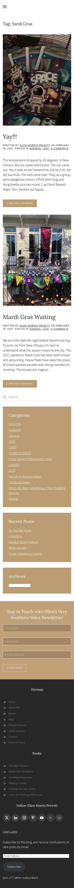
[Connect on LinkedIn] (16, 818)
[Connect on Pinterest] (33, 818)
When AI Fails (17, 548)
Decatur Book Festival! (23, 542)
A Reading (15, 536)
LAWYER (14, 465)
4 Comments (60, 329)
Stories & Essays (19, 482)
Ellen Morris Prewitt (35, 145)
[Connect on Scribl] (59, 818)
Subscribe (14, 668)
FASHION (15, 424)
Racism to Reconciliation (25, 476)
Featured (15, 430)
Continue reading (20, 203)
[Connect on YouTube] (42, 818)
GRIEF (13, 447)
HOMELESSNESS (20, 453)
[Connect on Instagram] (24, 818)
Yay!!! (10, 136)
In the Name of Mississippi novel (30, 459)
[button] (5, 6)
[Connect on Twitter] (7, 818)
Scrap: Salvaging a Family (25, 554)
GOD (12, 441)
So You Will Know (20, 530)
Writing (13, 499)
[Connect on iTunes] (50, 818)
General (35, 148)
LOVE (46, 148)
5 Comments (60, 148)
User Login (10, 831)
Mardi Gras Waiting (29, 317)
